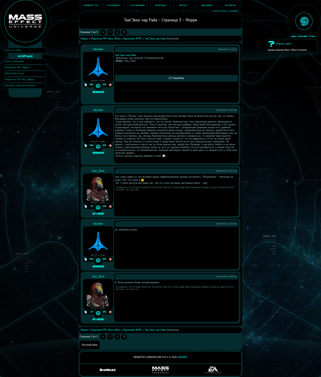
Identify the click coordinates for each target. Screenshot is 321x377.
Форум (84, 38)
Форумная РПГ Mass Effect (105, 38)
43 (236, 224)
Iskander (182, 357)
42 (236, 171)
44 (236, 277)
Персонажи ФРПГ (132, 38)
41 (236, 110)
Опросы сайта (283, 43)
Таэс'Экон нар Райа (155, 38)
